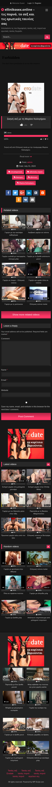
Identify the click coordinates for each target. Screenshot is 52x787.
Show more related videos (26, 314)
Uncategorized (16, 172)
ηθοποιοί (33, 177)
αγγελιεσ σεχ (34, 776)
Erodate (10, 773)
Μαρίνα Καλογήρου (26, 183)
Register (38, 3)
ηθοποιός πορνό (36, 172)
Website (4, 390)
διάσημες (19, 177)
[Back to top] (44, 780)
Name (4, 370)
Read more (25, 156)
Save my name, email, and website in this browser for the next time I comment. (25, 408)
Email (4, 380)
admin (30, 162)
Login (29, 3)
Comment (5, 339)
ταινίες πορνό (23, 773)
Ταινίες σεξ (12, 771)
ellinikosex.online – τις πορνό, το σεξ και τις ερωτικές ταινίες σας (18, 16)
